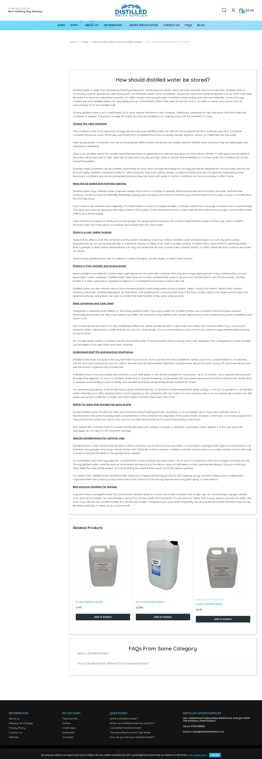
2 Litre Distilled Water (209, 604)
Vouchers (67, 737)
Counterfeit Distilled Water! (125, 727)
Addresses (68, 732)
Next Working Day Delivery (25, 11)
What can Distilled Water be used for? (132, 723)
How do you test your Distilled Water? (132, 737)
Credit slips (68, 727)
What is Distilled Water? (124, 718)
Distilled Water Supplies (210, 600)
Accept (215, 755)
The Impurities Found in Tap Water (130, 732)
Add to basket (103, 617)
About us (14, 718)
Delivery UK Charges (21, 723)
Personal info (70, 718)
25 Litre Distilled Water (150, 602)
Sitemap (14, 737)
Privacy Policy (17, 727)
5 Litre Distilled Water (89, 602)
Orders (66, 723)
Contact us (15, 732)
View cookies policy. (197, 755)
